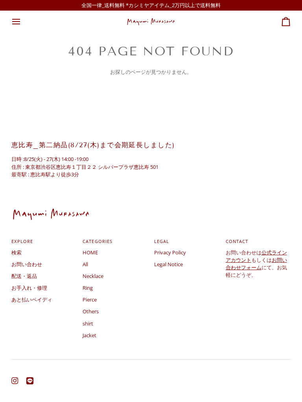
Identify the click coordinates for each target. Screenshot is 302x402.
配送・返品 (24, 276)
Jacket (89, 335)
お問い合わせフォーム (256, 263)
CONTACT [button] (237, 241)
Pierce (90, 299)
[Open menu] (23, 21)
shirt (88, 323)
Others (91, 311)
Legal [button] (161, 241)
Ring (88, 287)
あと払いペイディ (31, 299)
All (85, 264)
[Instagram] (14, 380)
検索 (16, 252)
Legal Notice (168, 264)
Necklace (93, 276)
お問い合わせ (26, 264)
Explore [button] (22, 241)
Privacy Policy (170, 252)
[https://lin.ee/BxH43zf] (29, 380)
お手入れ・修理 (29, 287)
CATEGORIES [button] (97, 241)
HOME (90, 252)
